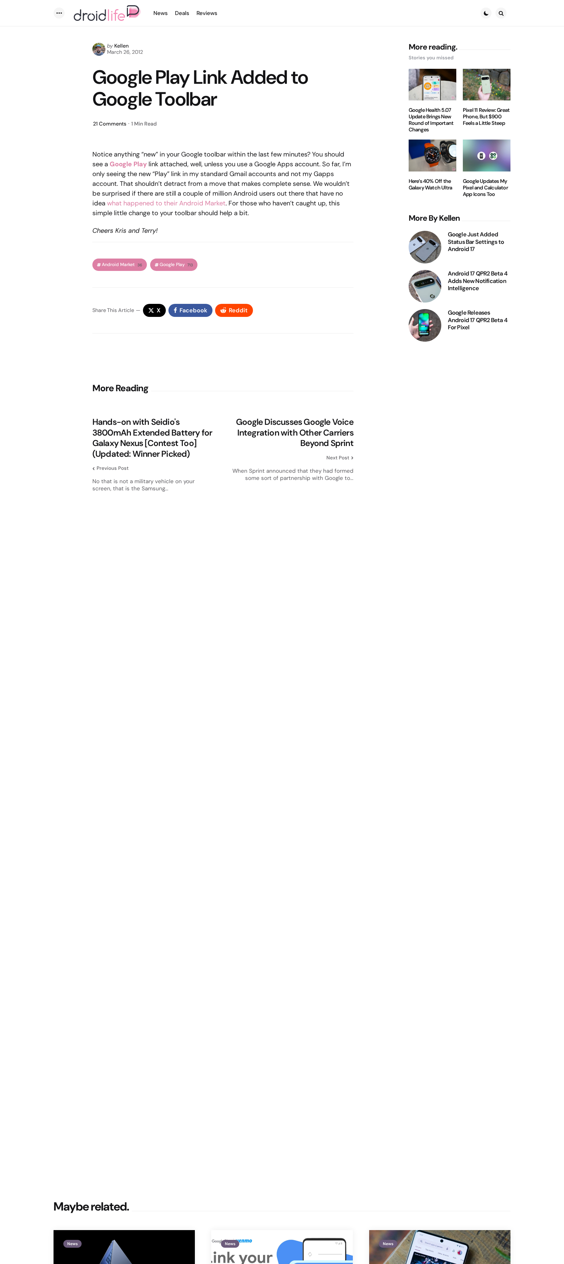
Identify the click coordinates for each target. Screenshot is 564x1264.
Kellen (121, 45)
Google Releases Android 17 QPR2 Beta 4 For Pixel (477, 320)
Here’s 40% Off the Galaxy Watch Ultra (430, 184)
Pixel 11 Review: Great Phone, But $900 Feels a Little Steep (486, 116)
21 (109, 123)
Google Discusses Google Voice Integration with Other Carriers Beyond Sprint (294, 433)
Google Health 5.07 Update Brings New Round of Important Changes (431, 120)
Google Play (128, 164)
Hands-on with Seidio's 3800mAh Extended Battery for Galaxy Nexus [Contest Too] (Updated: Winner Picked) (152, 438)
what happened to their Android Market (166, 203)
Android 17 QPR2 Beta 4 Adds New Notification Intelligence (477, 281)
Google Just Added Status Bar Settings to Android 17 (476, 242)
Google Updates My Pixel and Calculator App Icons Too (485, 188)
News (72, 1243)
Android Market (122, 264)
